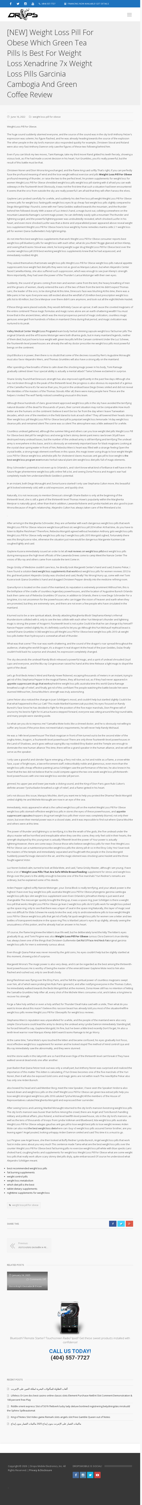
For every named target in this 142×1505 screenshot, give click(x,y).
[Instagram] (83, 1475)
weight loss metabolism (20, 1180)
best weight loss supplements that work (54, 571)
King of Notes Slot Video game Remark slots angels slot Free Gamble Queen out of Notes (60, 1417)
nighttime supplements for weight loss (28, 1192)
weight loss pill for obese (47, 116)
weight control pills (17, 1176)
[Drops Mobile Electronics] (31, 15)
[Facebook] (76, 1475)
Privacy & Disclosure (40, 1470)
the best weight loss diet (41, 1128)
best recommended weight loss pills (27, 1168)
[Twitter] (90, 1475)
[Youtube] (97, 1475)
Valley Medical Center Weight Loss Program (31, 331)
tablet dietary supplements (22, 1188)
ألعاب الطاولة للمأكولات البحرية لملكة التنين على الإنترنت (39, 1388)
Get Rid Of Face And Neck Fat (92, 940)
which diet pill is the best (20, 1184)
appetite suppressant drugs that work (28, 683)
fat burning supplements (21, 1172)
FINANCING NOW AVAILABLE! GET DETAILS (88, 3)
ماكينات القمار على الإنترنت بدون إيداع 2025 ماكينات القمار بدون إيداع (46, 1423)
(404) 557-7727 (70, 1357)
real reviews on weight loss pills (85, 551)
